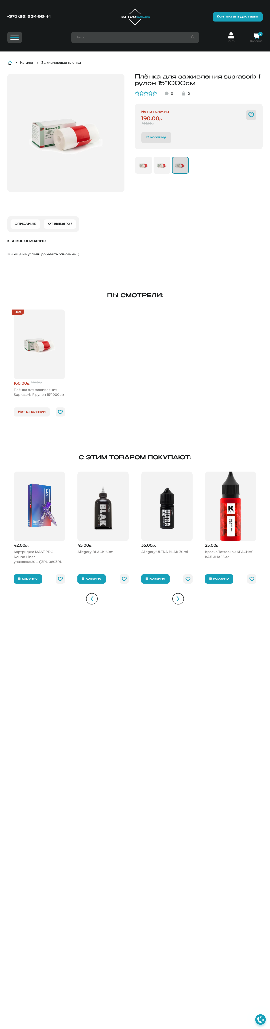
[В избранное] (251, 115)
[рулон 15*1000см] (180, 165)
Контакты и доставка (237, 16)
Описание (25, 224)
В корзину (28, 578)
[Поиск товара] (193, 37)
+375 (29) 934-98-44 (29, 16)
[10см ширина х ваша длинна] (162, 165)
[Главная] (135, 16)
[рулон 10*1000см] (143, 165)
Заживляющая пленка (61, 63)
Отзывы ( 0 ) (60, 224)
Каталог (27, 63)
